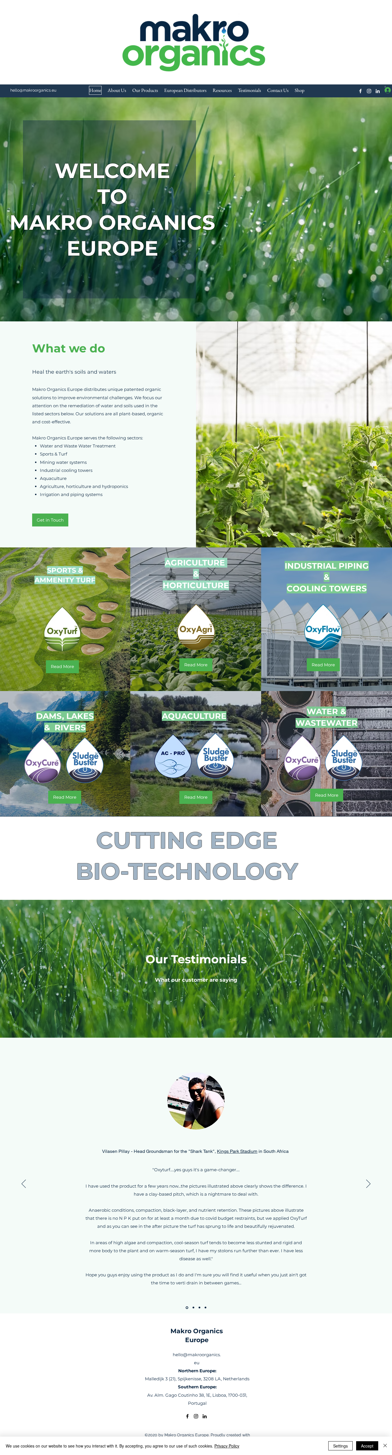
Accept (367, 1446)
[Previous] (24, 1184)
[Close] (385, 1445)
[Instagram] (369, 91)
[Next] (368, 1184)
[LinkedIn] (378, 91)
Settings (340, 1446)
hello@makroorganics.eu (33, 90)
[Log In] (383, 90)
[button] (385, 87)
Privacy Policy (226, 1446)
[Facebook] (360, 91)
